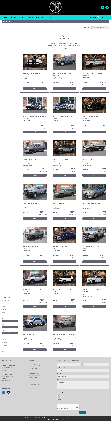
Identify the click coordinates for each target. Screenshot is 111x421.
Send (82, 412)
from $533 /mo (43, 214)
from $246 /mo (43, 171)
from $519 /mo (102, 84)
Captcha (59, 403)
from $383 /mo (72, 214)
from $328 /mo (72, 258)
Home (5, 17)
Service (31, 17)
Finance (23, 17)
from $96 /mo (43, 128)
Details (35, 88)
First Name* (60, 362)
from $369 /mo (102, 171)
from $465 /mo (72, 345)
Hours (38, 366)
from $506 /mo (102, 128)
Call (59, 395)
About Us (52, 17)
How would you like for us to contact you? (68, 393)
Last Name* (87, 362)
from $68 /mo (72, 128)
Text (59, 397)
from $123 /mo (43, 84)
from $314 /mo (43, 302)
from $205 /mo (102, 214)
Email (59, 399)
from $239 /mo (102, 302)
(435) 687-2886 (33, 368)
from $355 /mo (72, 84)
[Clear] (9, 300)
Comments (60, 379)
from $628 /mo (43, 258)
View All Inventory (64, 48)
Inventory (14, 17)
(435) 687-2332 (33, 386)
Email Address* (61, 368)
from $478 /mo (102, 258)
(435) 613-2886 (33, 377)
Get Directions (6, 371)
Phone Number (61, 373)
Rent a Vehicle (40, 17)
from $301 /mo (72, 302)
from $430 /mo (72, 171)
